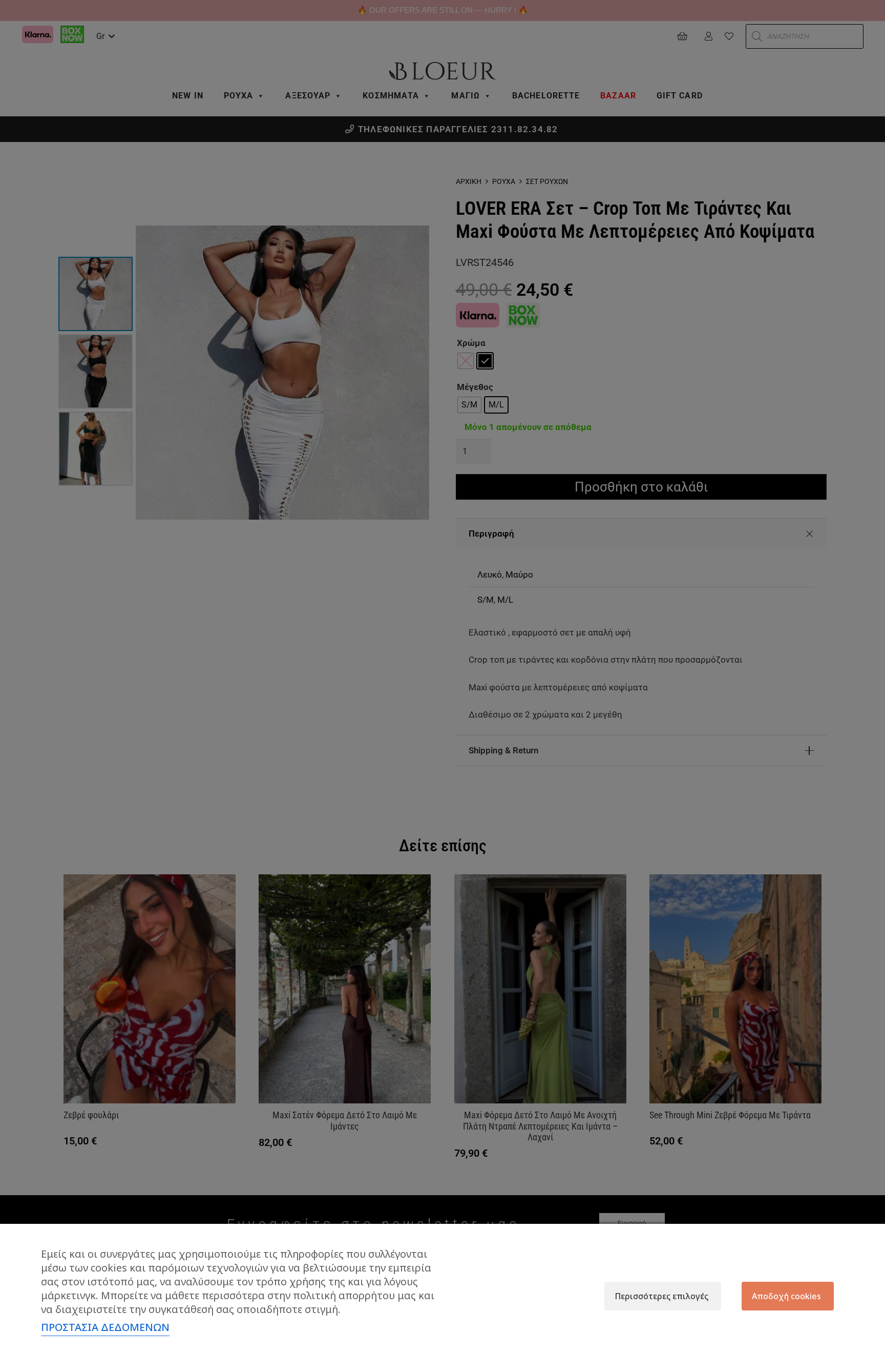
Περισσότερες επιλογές (661, 1296)
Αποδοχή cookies (786, 1296)
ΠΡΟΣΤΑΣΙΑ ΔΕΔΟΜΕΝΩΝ (105, 1327)
